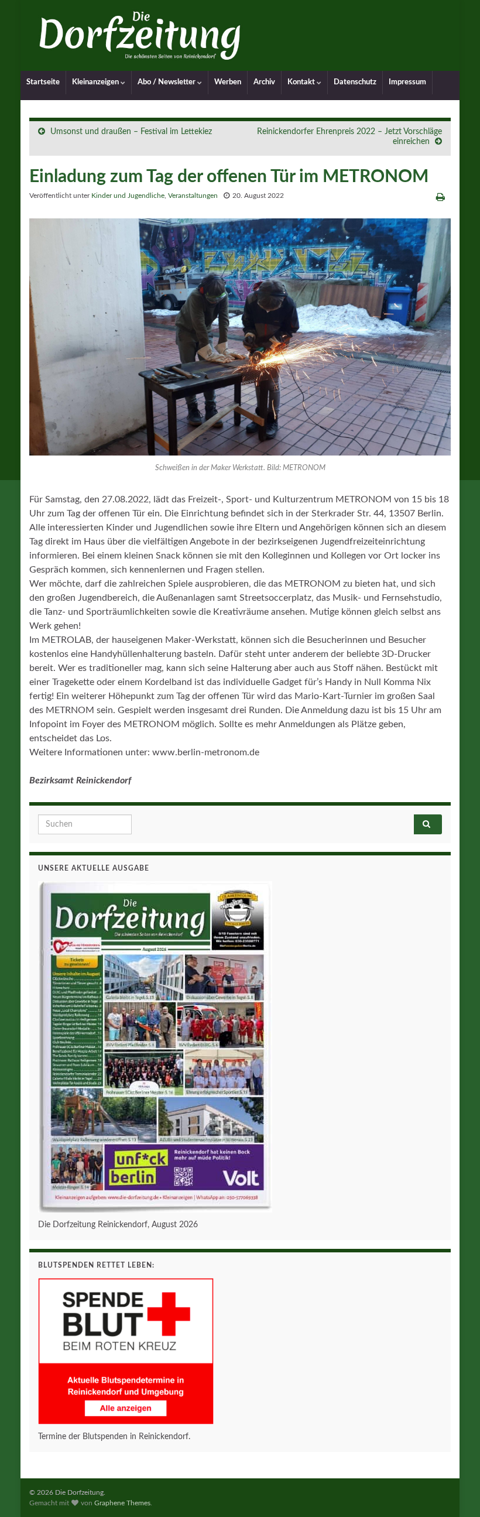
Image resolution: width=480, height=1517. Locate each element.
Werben (227, 82)
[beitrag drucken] (440, 197)
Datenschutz (355, 82)
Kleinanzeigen (96, 82)
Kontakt (302, 82)
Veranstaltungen (193, 195)
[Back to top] (453, 1490)
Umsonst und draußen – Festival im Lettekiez (131, 132)
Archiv (264, 82)
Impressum (407, 82)
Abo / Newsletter (167, 82)
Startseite (43, 82)
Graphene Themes (122, 1502)
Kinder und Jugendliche (127, 195)
